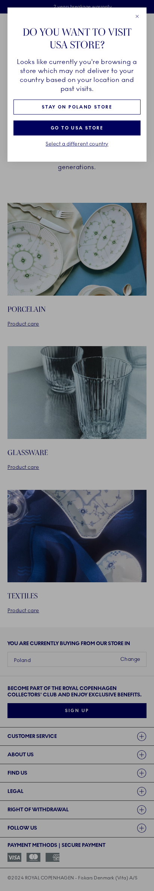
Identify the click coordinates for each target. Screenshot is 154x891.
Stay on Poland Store (77, 107)
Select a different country (77, 144)
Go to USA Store (77, 128)
